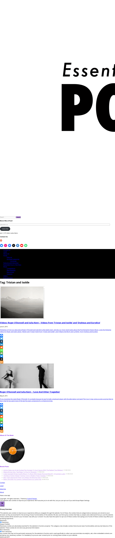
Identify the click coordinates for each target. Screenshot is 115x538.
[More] (2, 362)
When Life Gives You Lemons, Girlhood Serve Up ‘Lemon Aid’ (22, 479)
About (2, 492)
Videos (5, 276)
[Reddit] (1, 347)
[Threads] (1, 359)
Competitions (11, 268)
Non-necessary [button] (5, 530)
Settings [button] (86, 500)
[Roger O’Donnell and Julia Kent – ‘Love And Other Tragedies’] (27, 388)
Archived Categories (13, 259)
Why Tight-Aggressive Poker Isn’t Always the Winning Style (22, 478)
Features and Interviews (11, 263)
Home (5, 255)
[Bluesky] (1, 356)
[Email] (1, 353)
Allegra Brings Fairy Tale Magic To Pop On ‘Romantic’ (20, 472)
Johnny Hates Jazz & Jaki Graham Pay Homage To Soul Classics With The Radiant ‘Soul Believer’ (33, 470)
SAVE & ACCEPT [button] (5, 537)
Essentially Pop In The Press (12, 265)
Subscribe (5, 229)
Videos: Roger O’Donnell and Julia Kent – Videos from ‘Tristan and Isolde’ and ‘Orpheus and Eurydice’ (50, 322)
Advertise (3, 489)
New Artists (10, 272)
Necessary (5, 522)
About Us (6, 254)
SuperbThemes (32, 499)
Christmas (13, 261)
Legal (5, 252)
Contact (2, 483)
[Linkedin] (1, 344)
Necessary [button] (3, 520)
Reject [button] (82, 500)
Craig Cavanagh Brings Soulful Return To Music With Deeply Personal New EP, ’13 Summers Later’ (34, 474)
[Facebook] (1, 335)
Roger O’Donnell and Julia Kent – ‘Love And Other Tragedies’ (30, 391)
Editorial (9, 257)
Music (5, 267)
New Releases (11, 270)
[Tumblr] (1, 341)
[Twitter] (1, 338)
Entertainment (8, 278)
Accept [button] (78, 500)
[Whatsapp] (1, 350)
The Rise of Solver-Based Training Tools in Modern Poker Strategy (24, 476)
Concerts (9, 274)
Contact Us (6, 250)
